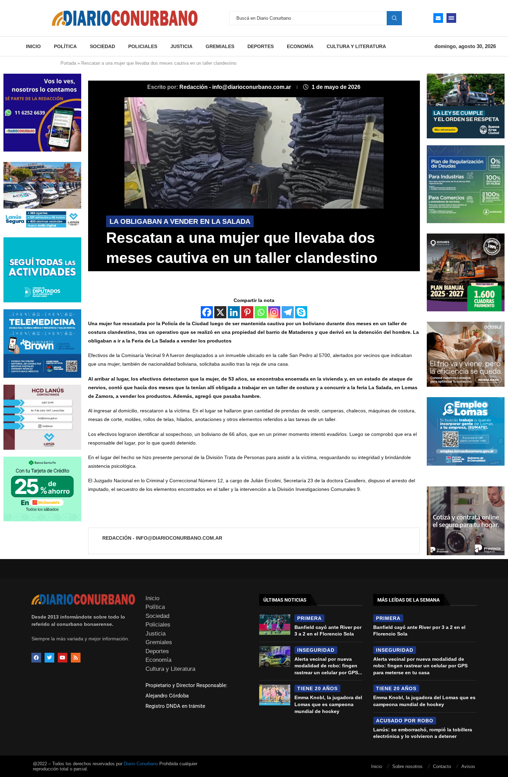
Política (65, 46)
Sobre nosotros (407, 766)
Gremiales (220, 46)
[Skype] (301, 312)
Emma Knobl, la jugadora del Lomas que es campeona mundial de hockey (328, 704)
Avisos (468, 766)
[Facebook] (207, 312)
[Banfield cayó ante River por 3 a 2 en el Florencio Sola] (274, 624)
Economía (300, 46)
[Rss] (76, 657)
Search (394, 18)
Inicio (33, 46)
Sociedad (102, 46)
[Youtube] (62, 657)
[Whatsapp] (261, 312)
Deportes (260, 46)
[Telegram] (288, 312)
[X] (220, 312)
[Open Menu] (451, 18)
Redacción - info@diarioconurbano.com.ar (235, 87)
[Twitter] (49, 657)
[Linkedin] (234, 312)
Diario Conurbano (141, 763)
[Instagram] (274, 312)
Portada (68, 63)
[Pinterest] (247, 312)
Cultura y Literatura (356, 46)
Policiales (142, 46)
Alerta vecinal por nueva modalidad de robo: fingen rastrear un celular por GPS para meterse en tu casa (420, 665)
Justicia (181, 46)
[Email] (438, 18)
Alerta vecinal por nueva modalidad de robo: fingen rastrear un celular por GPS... (328, 665)
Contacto (442, 766)
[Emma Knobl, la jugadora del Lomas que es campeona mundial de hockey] (274, 695)
